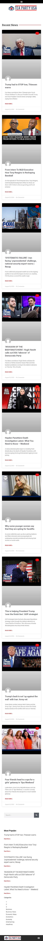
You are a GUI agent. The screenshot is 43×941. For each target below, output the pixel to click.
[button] (21, 1)
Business (9, 909)
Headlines (9, 924)
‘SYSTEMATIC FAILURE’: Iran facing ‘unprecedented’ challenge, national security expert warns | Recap (21, 859)
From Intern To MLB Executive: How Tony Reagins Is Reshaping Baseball (20, 173)
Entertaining (10, 922)
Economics (9, 917)
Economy (9, 919)
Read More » (9, 103)
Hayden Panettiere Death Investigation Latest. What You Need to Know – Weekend (19, 441)
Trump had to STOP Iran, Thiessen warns (20, 835)
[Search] (36, 815)
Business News (11, 912)
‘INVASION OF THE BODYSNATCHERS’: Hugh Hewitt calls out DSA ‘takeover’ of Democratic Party (19, 874)
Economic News (11, 914)
